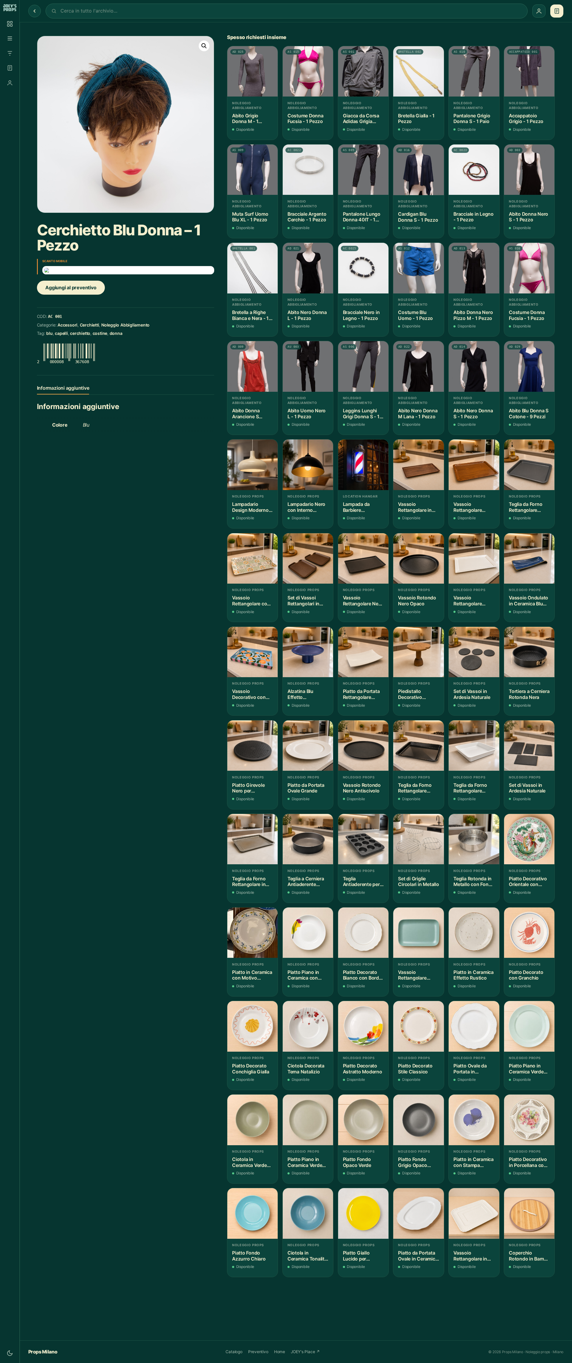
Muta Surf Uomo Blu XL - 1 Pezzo (250, 217)
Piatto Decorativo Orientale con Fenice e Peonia (528, 882)
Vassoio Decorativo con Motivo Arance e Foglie (250, 694)
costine (100, 333)
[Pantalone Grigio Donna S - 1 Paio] (474, 71)
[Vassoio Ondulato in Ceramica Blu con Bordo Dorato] (529, 558)
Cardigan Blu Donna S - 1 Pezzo (418, 217)
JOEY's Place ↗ (305, 1351)
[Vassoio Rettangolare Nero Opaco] (363, 558)
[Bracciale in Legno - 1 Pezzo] (474, 169)
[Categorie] (9, 38)
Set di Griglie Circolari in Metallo (418, 882)
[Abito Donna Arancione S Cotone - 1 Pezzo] (252, 366)
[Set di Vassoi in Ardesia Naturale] (474, 652)
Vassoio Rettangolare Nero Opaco (363, 601)
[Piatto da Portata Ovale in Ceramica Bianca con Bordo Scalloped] (418, 1213)
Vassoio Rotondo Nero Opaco (417, 601)
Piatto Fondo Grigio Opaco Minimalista (412, 1162)
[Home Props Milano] (9, 7)
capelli (61, 333)
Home (279, 1351)
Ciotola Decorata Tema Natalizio (305, 1069)
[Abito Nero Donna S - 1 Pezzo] (474, 366)
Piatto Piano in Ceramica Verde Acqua (526, 1069)
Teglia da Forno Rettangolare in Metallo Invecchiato (248, 882)
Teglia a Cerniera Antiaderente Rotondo (305, 882)
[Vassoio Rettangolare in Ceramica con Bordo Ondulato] (474, 1213)
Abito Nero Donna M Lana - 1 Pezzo (417, 413)
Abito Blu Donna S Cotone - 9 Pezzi (528, 413)
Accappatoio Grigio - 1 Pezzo (526, 119)
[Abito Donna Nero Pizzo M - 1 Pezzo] (474, 268)
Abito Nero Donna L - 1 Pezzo (307, 315)
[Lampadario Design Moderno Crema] (252, 464)
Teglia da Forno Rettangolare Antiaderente (525, 507)
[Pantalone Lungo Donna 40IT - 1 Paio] (363, 169)
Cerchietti (89, 324)
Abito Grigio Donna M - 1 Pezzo (245, 119)
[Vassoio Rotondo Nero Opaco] (418, 558)
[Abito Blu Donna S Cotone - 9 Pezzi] (529, 366)
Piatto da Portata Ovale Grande (305, 788)
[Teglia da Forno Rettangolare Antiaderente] (529, 464)
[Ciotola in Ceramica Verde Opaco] (252, 1120)
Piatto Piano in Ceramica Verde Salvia (304, 1162)
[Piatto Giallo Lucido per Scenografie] (363, 1213)
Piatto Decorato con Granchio (526, 975)
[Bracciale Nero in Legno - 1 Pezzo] (363, 268)
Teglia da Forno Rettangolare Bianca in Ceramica (470, 788)
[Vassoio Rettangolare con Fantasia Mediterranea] (252, 558)
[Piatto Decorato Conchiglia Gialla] (252, 1026)
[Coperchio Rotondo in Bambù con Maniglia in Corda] (529, 1213)
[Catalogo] (9, 23)
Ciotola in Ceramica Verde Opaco (249, 1162)
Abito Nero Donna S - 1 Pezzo (473, 413)
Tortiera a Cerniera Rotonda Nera (529, 694)
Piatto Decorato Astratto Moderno (362, 1069)
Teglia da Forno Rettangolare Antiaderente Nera (418, 788)
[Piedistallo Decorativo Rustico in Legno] (418, 652)
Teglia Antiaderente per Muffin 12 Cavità (361, 882)
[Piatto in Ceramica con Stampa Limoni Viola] (474, 1120)
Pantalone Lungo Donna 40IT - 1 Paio (361, 217)
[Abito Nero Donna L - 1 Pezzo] (308, 268)
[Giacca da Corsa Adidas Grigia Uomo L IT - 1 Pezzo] (363, 71)
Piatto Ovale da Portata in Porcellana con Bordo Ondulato (471, 1069)
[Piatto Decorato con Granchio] (529, 932)
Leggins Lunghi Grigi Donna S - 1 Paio (361, 413)
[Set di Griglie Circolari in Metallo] (418, 839)
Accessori (67, 324)
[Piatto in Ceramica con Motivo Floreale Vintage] (252, 932)
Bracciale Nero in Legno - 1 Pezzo (361, 315)
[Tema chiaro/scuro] (9, 1353)
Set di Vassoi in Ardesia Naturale (471, 694)
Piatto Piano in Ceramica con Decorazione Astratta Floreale (305, 975)
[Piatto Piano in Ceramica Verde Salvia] (308, 1120)
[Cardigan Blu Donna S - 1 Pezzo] (418, 169)
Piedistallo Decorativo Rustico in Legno (416, 694)
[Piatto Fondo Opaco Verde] (363, 1120)
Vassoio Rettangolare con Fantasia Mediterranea (251, 601)
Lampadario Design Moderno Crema (250, 507)
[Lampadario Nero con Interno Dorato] (308, 464)
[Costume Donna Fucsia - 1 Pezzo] (308, 71)
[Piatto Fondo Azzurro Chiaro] (252, 1213)
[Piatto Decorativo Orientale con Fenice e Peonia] (529, 839)
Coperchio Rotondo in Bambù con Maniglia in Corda (529, 1256)
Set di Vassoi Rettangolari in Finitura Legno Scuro (303, 601)
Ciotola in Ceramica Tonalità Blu (307, 1256)
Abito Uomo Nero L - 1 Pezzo (306, 413)
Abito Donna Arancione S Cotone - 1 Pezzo (251, 413)
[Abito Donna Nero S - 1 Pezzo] (529, 169)
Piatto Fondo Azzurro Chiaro (249, 1256)
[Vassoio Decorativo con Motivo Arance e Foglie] (252, 652)
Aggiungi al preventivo (70, 287)
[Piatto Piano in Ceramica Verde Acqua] (529, 1026)
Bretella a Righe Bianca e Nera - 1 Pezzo (250, 315)
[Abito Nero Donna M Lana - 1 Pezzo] (418, 366)
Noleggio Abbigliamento (125, 324)
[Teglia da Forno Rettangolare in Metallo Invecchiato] (252, 839)
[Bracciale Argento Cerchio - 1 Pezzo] (308, 169)
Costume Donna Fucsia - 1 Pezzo (305, 119)
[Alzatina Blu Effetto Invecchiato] (308, 652)
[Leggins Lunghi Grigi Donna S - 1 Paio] (363, 366)
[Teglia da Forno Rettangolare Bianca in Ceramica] (474, 745)
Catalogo (234, 1351)
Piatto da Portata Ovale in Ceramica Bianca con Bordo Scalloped (418, 1256)
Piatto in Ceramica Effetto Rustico (473, 975)
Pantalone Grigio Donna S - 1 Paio (471, 119)
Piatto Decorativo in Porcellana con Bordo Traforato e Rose (528, 1162)
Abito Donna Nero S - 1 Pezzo (528, 217)
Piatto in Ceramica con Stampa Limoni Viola (473, 1162)
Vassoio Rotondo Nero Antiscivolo (362, 788)
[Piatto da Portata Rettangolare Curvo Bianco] (363, 652)
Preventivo (258, 1351)
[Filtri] (9, 53)
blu (49, 333)
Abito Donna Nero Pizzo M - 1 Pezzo (473, 315)
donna (116, 333)
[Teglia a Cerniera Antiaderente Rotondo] (308, 839)
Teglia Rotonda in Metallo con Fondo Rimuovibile (473, 882)
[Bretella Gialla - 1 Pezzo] (418, 71)
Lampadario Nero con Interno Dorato (306, 507)
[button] (204, 46)
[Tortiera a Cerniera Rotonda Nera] (529, 652)
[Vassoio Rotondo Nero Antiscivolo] (363, 745)
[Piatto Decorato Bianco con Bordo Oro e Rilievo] (363, 932)
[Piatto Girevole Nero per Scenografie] (252, 745)
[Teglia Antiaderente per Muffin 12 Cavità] (363, 839)
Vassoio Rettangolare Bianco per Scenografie (467, 601)
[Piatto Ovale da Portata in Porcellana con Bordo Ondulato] (474, 1026)
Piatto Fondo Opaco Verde (357, 1162)
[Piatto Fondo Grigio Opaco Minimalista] (418, 1120)
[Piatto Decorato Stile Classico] (418, 1026)
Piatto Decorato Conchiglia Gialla (250, 1069)
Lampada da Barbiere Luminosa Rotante (363, 507)
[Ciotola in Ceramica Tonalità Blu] (308, 1213)
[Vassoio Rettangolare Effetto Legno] (474, 464)
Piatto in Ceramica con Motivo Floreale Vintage (252, 975)
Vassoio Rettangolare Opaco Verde (412, 975)
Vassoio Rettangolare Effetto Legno (468, 507)
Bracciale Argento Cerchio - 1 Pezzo (307, 217)
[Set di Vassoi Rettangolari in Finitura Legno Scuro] (308, 558)
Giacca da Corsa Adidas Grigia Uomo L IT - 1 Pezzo (361, 119)
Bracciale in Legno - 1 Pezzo (473, 217)
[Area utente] (9, 82)
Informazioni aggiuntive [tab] (63, 388)
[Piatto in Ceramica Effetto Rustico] (474, 932)
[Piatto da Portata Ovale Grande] (308, 745)
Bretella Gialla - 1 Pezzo (416, 119)
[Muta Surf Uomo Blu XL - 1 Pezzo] (252, 169)
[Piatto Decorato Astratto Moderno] (363, 1026)
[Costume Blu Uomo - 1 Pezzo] (418, 268)
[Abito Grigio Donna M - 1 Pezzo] (252, 71)
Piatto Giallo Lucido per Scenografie (356, 1256)
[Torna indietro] (34, 11)
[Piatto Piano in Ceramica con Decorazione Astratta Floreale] (308, 932)
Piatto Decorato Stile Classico (415, 1069)
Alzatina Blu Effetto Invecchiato (300, 694)
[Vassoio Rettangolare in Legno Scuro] (418, 464)
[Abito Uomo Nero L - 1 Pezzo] (308, 366)
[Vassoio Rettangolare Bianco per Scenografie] (474, 558)
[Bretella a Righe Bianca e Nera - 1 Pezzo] (252, 268)
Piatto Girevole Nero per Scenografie (248, 788)
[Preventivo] (9, 67)
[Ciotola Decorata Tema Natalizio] (308, 1026)
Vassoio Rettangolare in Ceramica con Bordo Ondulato (471, 1256)
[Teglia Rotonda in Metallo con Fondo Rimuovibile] (474, 839)
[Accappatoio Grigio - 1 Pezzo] (529, 71)
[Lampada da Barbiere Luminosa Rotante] (363, 464)
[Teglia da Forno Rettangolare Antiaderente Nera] (418, 745)
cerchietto (80, 333)
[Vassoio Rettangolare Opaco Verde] (418, 932)
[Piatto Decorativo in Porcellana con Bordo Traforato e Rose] (529, 1120)
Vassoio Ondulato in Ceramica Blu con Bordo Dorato (528, 601)
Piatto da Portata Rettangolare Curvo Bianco (361, 694)
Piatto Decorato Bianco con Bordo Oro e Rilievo (362, 975)
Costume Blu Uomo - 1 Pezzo (415, 315)
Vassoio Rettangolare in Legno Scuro (414, 507)
